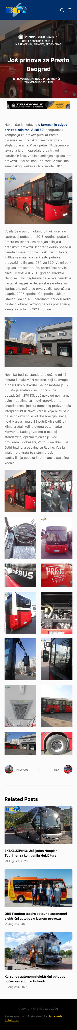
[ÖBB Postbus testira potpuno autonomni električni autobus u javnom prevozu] (38, 888)
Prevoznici (25, 44)
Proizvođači (54, 44)
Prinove (39, 44)
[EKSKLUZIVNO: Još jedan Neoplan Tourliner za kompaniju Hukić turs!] (38, 825)
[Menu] (70, 10)
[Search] (62, 10)
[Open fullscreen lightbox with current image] (38, 198)
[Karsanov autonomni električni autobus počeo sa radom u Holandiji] (38, 951)
